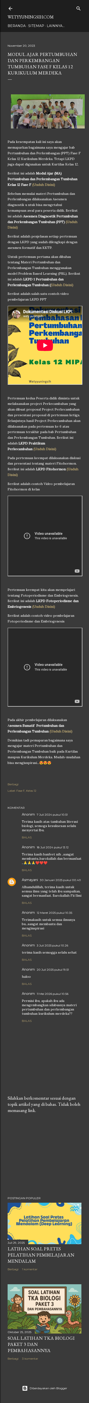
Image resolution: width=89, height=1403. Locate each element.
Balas (27, 837)
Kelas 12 (31, 790)
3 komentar (30, 1358)
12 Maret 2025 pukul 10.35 (54, 912)
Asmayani (30, 880)
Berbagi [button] (13, 784)
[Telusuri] (78, 7)
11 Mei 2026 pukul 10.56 (52, 994)
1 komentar (29, 1269)
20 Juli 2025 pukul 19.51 (53, 969)
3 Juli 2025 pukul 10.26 (52, 945)
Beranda (17, 26)
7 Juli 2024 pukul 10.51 (52, 814)
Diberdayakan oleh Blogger (48, 1388)
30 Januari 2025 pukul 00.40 (60, 880)
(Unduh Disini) (43, 185)
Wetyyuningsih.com (31, 17)
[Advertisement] (44, 1154)
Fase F (20, 790)
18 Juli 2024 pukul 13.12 (53, 847)
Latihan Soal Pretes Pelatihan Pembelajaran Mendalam (41, 1255)
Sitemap (36, 26)
